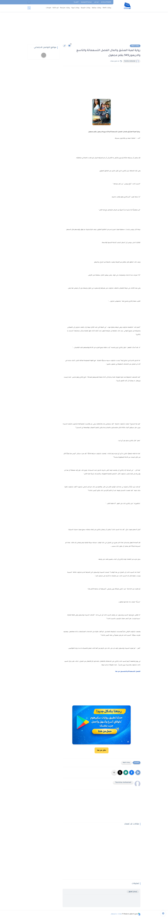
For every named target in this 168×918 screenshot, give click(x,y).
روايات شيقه (135, 45)
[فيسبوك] (29, 2)
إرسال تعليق (133, 891)
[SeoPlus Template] (139, 914)
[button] (131, 772)
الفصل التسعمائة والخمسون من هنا (127, 671)
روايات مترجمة (65, 8)
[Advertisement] (84, 29)
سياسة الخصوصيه (86, 2)
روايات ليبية (75, 8)
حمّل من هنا (101, 750)
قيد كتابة (56, 8)
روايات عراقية (96, 8)
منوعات (48, 8)
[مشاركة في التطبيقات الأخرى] (114, 772)
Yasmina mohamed (129, 61)
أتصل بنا (76, 2)
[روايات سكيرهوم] (127, 6)
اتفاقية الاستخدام (106, 2)
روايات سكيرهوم (116, 914)
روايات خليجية (85, 8)
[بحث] (29, 7)
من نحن (96, 2)
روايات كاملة (107, 8)
